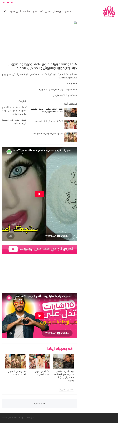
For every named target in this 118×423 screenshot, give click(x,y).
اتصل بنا (97, 2)
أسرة (41, 11)
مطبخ (34, 11)
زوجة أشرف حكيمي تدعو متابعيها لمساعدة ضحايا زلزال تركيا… (47, 110)
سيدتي (48, 11)
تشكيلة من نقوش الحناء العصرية (49, 121)
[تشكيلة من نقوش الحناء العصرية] (70, 124)
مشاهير (26, 11)
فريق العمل (105, 2)
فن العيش (57, 11)
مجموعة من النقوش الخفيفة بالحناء (48, 133)
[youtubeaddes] (39, 249)
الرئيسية (67, 11)
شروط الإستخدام (88, 2)
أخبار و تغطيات (15, 11)
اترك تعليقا (38, 403)
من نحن (113, 2)
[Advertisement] (94, 64)
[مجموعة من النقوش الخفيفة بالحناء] (70, 137)
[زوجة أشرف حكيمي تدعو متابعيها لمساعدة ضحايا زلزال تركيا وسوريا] (70, 112)
